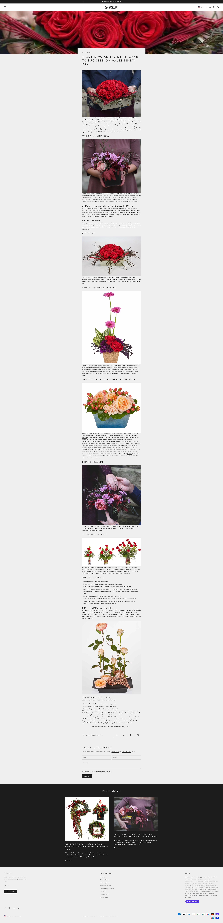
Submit (87, 776)
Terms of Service (126, 752)
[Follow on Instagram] (9, 908)
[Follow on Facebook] (5, 908)
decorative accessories (115, 584)
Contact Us (103, 891)
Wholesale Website (105, 886)
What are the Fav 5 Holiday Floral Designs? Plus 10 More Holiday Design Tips (86, 846)
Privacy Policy (115, 752)
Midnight (129, 454)
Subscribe (11, 891)
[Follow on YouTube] (19, 908)
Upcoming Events (105, 883)
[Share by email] (137, 735)
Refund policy (104, 897)
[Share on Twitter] (123, 735)
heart (119, 227)
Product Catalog (104, 880)
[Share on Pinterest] (130, 735)
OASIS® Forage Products (107, 888)
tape (103, 584)
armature (124, 715)
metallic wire (117, 715)
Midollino (84, 438)
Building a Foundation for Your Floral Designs (121, 614)
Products (102, 877)
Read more (68, 860)
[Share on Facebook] (116, 735)
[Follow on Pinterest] (14, 908)
